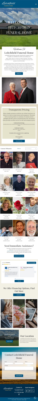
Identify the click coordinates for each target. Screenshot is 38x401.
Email (16, 361)
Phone (26, 361)
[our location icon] (29, 391)
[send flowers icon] (26, 391)
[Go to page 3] (16, 278)
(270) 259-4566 (10, 251)
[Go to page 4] (17, 278)
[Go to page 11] (22, 278)
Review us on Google (31, 262)
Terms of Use (19, 399)
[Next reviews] (35, 272)
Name (5, 361)
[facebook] (19, 394)
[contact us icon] (33, 391)
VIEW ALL (19, 148)
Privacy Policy (14, 399)
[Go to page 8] (20, 278)
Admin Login (24, 399)
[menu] (36, 4)
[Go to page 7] (19, 278)
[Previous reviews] (3, 272)
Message (6, 365)
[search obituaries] (36, 148)
